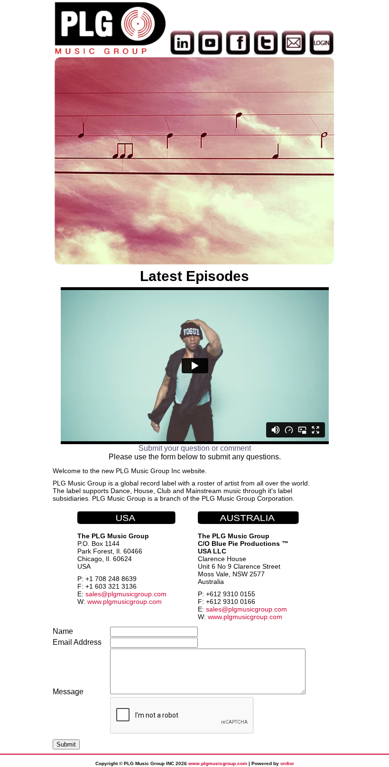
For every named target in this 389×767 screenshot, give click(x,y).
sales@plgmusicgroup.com (126, 594)
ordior (287, 763)
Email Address (77, 642)
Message (68, 692)
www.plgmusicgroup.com (124, 601)
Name (63, 631)
